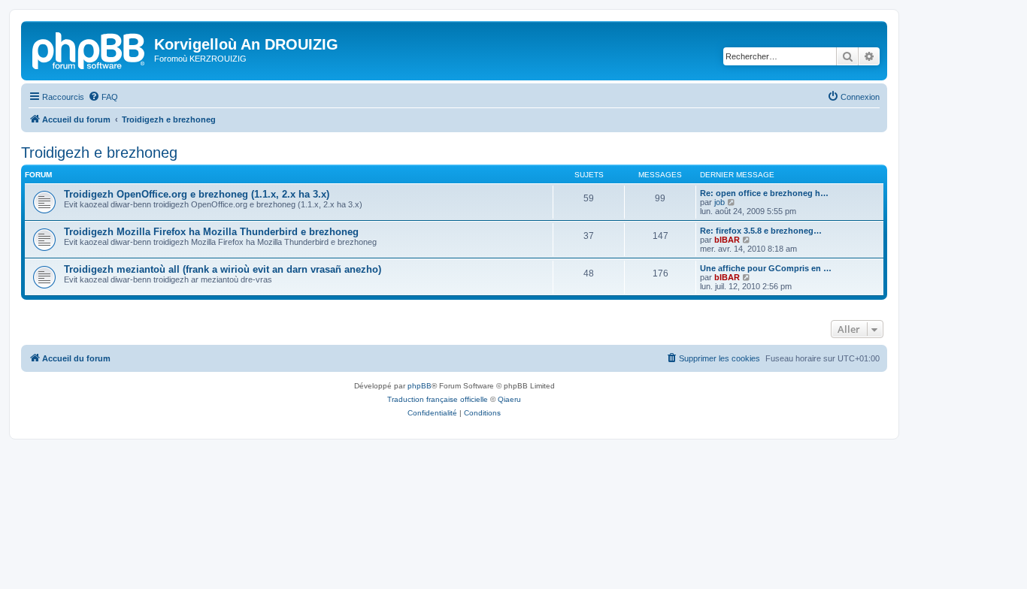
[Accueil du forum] (89, 49)
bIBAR (727, 239)
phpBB (419, 386)
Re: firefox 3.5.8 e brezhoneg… (761, 230)
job (719, 202)
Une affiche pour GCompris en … (766, 268)
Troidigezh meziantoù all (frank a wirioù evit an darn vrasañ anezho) (222, 269)
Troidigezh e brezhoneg (99, 152)
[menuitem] (103, 97)
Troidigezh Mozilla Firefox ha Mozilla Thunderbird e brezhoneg (211, 231)
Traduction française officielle (437, 399)
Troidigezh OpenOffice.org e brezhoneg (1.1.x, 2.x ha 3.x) (196, 194)
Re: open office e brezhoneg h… (764, 193)
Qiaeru (509, 399)
